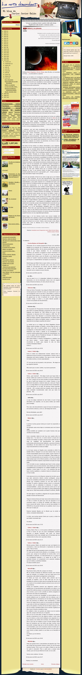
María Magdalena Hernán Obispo (35, 72)
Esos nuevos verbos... (14, 224)
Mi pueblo (15, 110)
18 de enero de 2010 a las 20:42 (34, 370)
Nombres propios (11, 106)
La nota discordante (47, 669)
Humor (13, 118)
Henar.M (30, 568)
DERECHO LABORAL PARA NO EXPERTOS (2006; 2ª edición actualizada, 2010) (71, 84)
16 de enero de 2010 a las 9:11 (34, 273)
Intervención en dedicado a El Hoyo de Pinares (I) (14, 175)
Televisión (17, 112)
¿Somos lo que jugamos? (8, 267)
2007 (5, 97)
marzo (7, 74)
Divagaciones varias (11, 104)
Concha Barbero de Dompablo (36, 243)
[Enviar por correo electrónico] (53, 235)
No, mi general (12, 199)
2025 (5, 33)
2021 (5, 40)
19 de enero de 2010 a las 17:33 (34, 524)
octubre (7, 61)
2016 (5, 49)
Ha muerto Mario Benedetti (9, 268)
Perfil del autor (66, 39)
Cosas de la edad (6, 277)
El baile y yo (5, 265)
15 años (4, 258)
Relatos (13, 115)
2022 (5, 38)
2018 (5, 45)
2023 (5, 36)
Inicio (42, 664)
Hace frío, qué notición (8, 261)
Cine (19, 117)
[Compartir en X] (56, 235)
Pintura (14, 117)
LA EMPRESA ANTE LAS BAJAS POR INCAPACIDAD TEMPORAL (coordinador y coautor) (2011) (71, 79)
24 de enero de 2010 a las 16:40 (34, 565)
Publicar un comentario (32, 660)
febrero (7, 76)
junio (6, 69)
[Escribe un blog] (54, 235)
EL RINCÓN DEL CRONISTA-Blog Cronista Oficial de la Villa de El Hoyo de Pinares (71, 136)
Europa (10, 117)
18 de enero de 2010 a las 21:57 (34, 415)
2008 (5, 95)
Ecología (4, 117)
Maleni (29, 418)
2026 (5, 31)
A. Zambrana (38, 669)
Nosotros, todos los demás (9, 239)
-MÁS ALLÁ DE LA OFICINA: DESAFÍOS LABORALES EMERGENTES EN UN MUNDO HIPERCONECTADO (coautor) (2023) (71, 68)
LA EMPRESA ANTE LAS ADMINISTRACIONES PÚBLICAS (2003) (71, 93)
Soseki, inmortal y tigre (10, 91)
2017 (5, 47)
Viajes (10, 114)
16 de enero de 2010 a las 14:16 (34, 284)
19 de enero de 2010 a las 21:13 (34, 539)
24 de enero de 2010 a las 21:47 (34, 657)
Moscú (10, 190)
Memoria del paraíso (7, 244)
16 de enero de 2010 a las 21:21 (34, 303)
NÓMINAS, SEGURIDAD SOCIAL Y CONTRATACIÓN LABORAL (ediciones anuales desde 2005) (71, 89)
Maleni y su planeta (10, 85)
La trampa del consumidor (9, 237)
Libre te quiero (6, 245)
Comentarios (7, 152)
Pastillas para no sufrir (8, 263)
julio (6, 67)
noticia (53, 118)
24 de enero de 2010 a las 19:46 (34, 638)
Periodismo (18, 120)
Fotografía (13, 120)
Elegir (3, 252)
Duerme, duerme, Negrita (8, 254)
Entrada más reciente (28, 664)
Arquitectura (17, 114)
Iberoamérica (5, 115)
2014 (5, 52)
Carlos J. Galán (32, 351)
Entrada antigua (55, 664)
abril (6, 72)
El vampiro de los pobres (8, 247)
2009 (5, 93)
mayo (6, 70)
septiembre (8, 63)
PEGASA (30, 641)
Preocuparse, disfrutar (8, 259)
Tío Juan (11, 207)
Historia (5, 110)
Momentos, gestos (7, 256)
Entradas (6, 150)
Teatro (8, 118)
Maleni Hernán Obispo (54, 230)
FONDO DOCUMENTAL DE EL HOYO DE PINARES (71, 140)
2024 (5, 34)
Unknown (30, 287)
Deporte (4, 118)
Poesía (4, 114)
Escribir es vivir (6, 279)
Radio (18, 115)
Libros (4, 112)
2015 (5, 51)
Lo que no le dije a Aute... (11, 86)
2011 (5, 58)
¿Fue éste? (5, 170)
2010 (5, 60)
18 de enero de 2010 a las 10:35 (34, 348)
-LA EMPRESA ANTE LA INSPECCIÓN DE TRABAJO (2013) (71, 74)
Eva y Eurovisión (9, 79)
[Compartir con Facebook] (58, 235)
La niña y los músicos (7, 270)
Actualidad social (11, 108)
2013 (5, 54)
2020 (5, 42)
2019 (5, 43)
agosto (7, 65)
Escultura (9, 120)
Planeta (57, 231)
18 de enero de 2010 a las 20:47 (34, 394)
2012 (5, 56)
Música (11, 112)
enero (6, 78)
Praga (4, 275)
